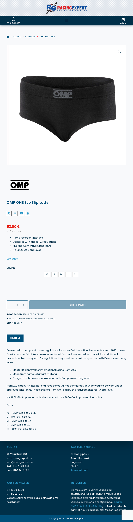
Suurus (11, 267)
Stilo (88, 506)
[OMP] (66, 185)
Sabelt (81, 506)
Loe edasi (12, 258)
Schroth (97, 506)
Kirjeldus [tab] (15, 338)
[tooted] (66, 20)
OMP (19, 322)
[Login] (124, 8)
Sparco (118, 502)
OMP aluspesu (46, 318)
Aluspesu (31, 318)
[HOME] (8, 36)
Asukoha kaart (79, 470)
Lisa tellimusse (78, 304)
